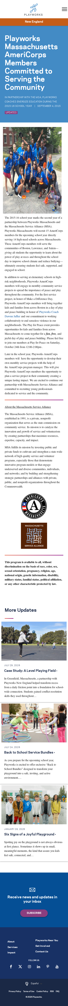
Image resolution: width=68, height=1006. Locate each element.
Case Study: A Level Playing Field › (30, 671)
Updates (11, 113)
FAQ (57, 991)
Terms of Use (28, 991)
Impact (11, 953)
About (10, 942)
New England (34, 21)
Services (12, 947)
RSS (52, 991)
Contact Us (41, 952)
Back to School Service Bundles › (29, 752)
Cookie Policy (42, 991)
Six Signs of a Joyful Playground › (30, 834)
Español (35, 983)
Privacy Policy (15, 991)
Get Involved (42, 946)
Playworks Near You (46, 940)
